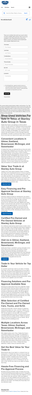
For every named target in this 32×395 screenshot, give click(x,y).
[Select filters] (27, 19)
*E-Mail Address (7, 56)
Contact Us (4, 259)
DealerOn (11, 391)
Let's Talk (7, 93)
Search (25, 13)
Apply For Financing (6, 213)
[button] (2, 7)
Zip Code (6, 67)
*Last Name (6, 50)
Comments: (6, 73)
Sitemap (15, 391)
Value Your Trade (6, 184)
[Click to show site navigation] (29, 7)
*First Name (6, 44)
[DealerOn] (5, 389)
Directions (7, 7)
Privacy (18, 391)
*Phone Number (7, 61)
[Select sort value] (29, 19)
